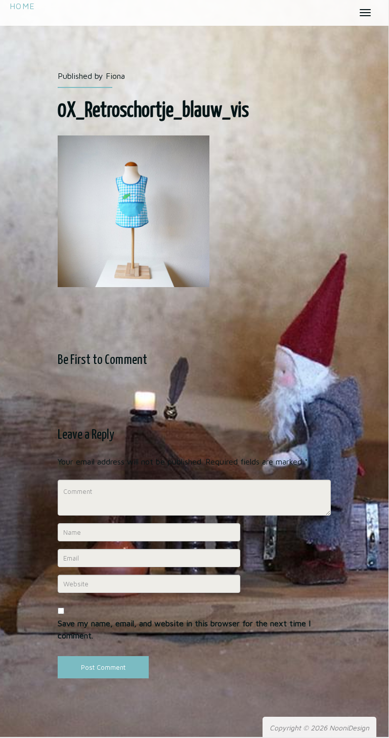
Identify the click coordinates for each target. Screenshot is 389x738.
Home (22, 6)
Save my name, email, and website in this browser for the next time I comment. (184, 629)
